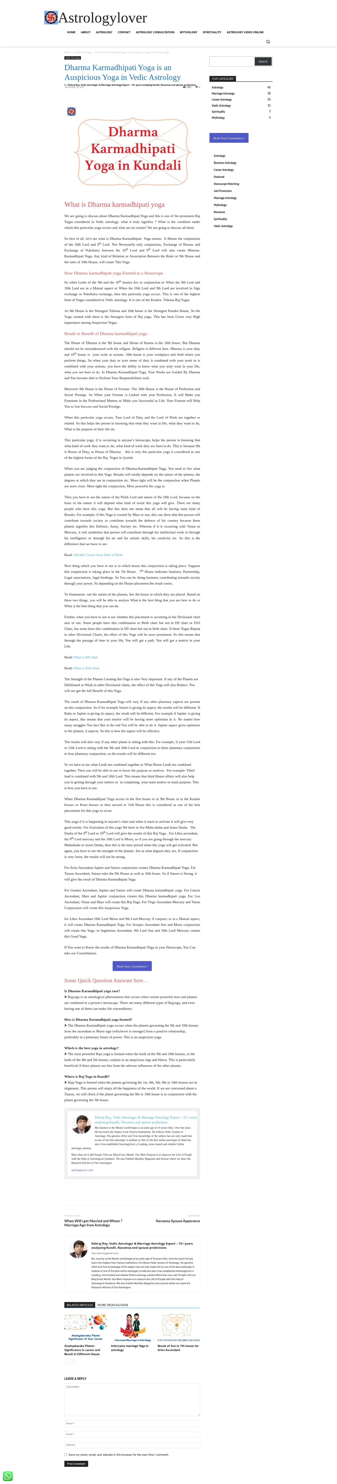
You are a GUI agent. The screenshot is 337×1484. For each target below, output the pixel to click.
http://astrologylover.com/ (104, 1253)
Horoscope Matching (226, 184)
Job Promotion (223, 191)
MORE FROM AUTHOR (113, 1305)
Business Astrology (225, 163)
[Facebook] (68, 94)
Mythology (220, 205)
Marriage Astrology (225, 198)
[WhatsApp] (77, 94)
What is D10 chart (86, 668)
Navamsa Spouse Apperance (178, 1221)
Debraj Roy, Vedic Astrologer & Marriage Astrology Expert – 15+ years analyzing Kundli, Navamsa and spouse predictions (132, 84)
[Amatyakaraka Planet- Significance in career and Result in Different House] (85, 1328)
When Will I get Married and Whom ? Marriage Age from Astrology (93, 1223)
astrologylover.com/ (82, 1170)
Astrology (219, 156)
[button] (268, 41)
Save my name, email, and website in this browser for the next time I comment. (118, 1454)
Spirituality (220, 219)
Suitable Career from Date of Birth (98, 555)
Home (67, 52)
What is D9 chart (86, 657)
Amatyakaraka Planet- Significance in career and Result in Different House (82, 1350)
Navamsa (219, 212)
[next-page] (73, 1362)
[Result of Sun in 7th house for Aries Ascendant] (179, 1328)
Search (263, 61)
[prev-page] (66, 1362)
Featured (219, 177)
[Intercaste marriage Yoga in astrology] (132, 1328)
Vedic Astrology (83, 52)
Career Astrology (224, 170)
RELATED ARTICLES (80, 1305)
